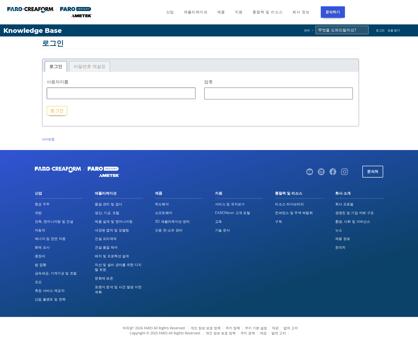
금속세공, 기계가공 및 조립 (56, 273)
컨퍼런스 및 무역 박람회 (294, 213)
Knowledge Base (32, 31)
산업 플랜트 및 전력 (50, 299)
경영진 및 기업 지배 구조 (354, 213)
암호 (208, 82)
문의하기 (333, 12)
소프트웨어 (163, 213)
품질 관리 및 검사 (108, 204)
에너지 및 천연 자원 (50, 238)
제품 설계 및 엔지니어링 (114, 221)
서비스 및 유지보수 (230, 204)
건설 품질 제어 (106, 247)
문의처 (372, 171)
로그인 (380, 30)
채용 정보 (342, 238)
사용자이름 (57, 82)
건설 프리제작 (106, 238)
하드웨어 (162, 204)
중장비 (40, 256)
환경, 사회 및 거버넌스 (352, 221)
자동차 (40, 230)
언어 (307, 30)
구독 (278, 221)
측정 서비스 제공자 (50, 290)
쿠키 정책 (232, 328)
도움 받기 (394, 30)
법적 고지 (291, 328)
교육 (218, 221)
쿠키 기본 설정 (256, 328)
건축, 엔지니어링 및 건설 (54, 221)
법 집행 (40, 265)
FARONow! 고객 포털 (232, 213)
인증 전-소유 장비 (169, 230)
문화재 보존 (104, 278)
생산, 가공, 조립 (107, 213)
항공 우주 (42, 204)
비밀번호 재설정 (89, 66)
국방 (38, 213)
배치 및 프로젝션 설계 (112, 256)
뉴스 (338, 230)
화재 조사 (42, 247)
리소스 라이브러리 (289, 204)
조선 (38, 282)
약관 (275, 328)
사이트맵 (48, 139)
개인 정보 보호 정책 (206, 328)
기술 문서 (222, 230)
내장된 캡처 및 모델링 (112, 230)
